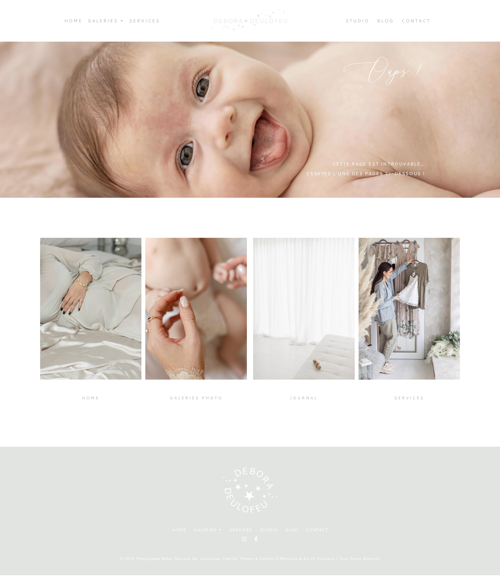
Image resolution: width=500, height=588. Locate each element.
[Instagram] (244, 539)
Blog (385, 21)
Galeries (103, 21)
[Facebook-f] (256, 539)
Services (144, 21)
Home (73, 21)
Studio (357, 21)
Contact (416, 21)
